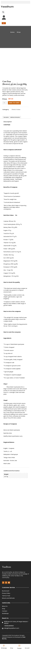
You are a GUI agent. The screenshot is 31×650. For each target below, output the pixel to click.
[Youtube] (9, 582)
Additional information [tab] (15, 117)
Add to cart (14, 103)
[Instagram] (6, 582)
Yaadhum (7, 6)
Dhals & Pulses (16, 109)
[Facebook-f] (3, 582)
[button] (15, 2)
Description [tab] (6, 117)
